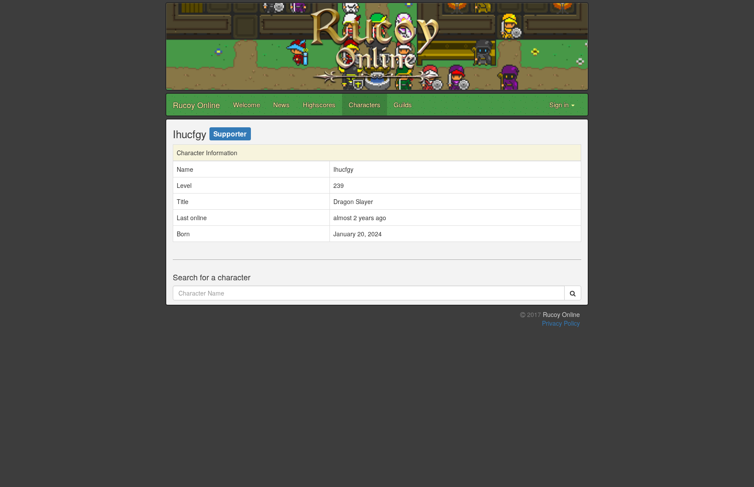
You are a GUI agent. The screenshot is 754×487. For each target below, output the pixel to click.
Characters (364, 104)
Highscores (319, 104)
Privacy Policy (561, 323)
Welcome (246, 104)
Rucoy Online (196, 104)
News (281, 104)
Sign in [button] (559, 104)
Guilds (403, 104)
